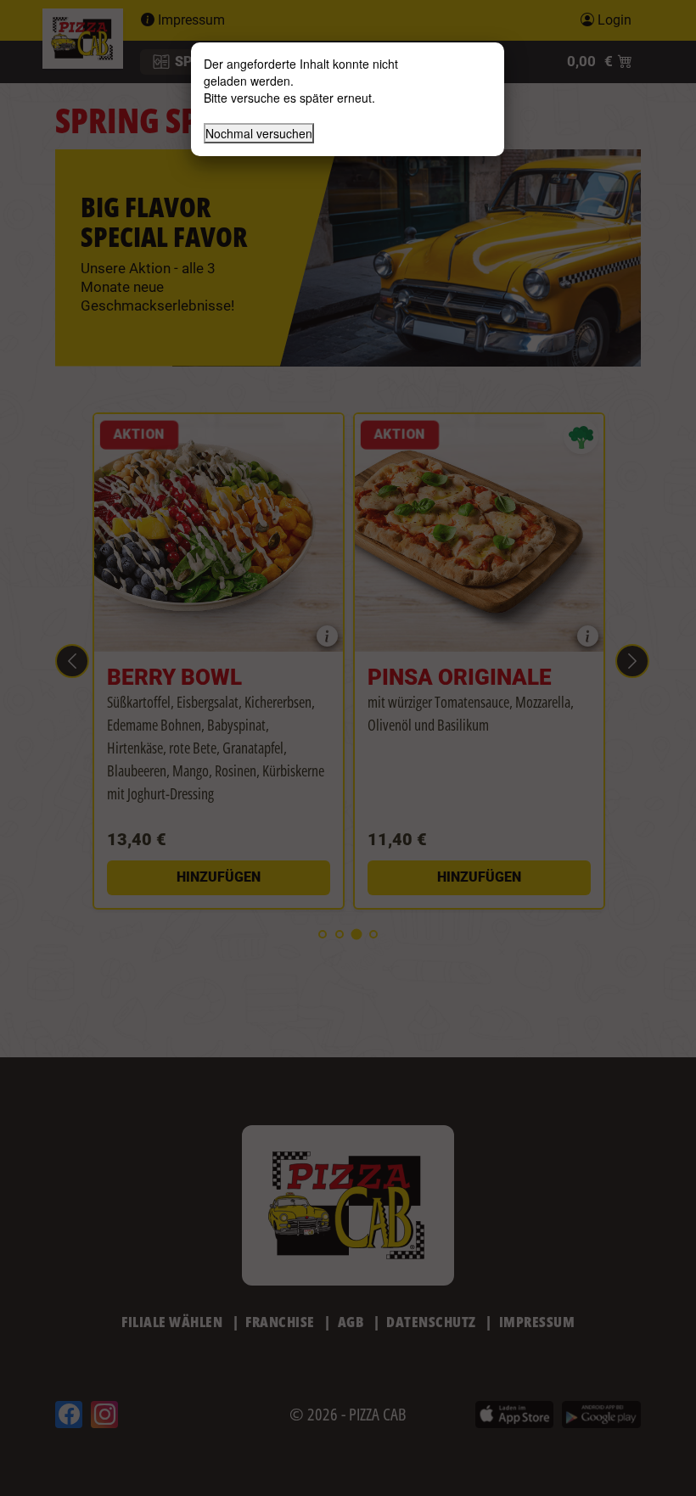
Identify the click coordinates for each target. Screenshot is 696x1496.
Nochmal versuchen (258, 133)
